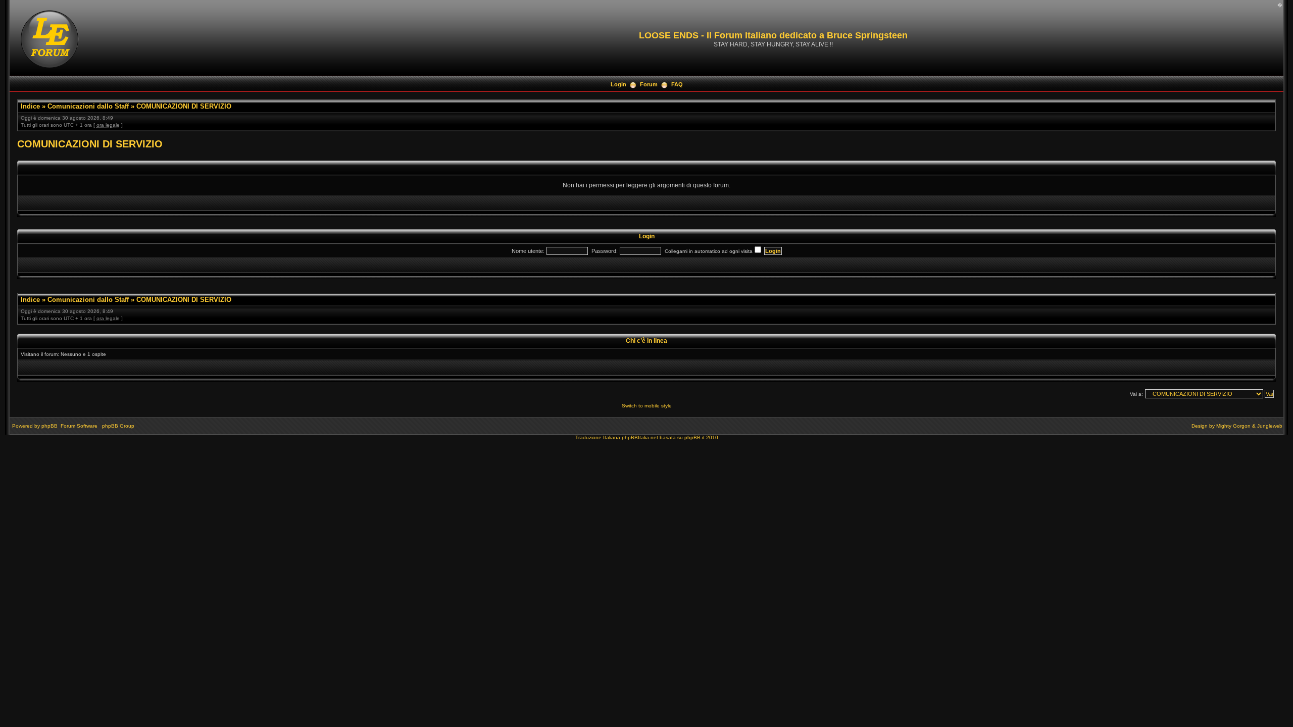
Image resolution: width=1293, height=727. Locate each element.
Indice (30, 106)
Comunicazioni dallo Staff (88, 106)
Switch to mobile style (647, 405)
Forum (649, 84)
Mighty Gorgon (1233, 426)
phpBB (49, 426)
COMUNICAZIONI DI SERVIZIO (183, 106)
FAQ (677, 84)
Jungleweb (1269, 426)
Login (618, 84)
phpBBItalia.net (640, 437)
